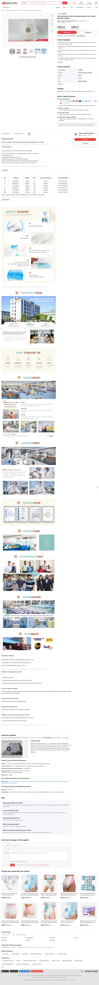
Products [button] (24, 3)
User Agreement (57, 980)
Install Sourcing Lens (37, 971)
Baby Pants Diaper (20, 781)
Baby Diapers (6, 954)
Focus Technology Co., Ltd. (39, 980)
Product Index (74, 975)
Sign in (96, 3)
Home (2, 10)
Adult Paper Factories (44, 960)
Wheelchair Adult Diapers (36, 954)
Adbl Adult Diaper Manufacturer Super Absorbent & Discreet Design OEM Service (68, 895)
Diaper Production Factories (30, 960)
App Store (5, 971)
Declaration (64, 980)
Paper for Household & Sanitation (26, 10)
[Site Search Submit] (65, 2)
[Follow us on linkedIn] (97, 971)
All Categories (6, 7)
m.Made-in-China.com (53, 977)
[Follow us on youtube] (92, 971)
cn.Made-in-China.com (63, 977)
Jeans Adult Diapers (62, 954)
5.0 (80, 135)
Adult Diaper (37, 781)
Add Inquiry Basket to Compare (28, 57)
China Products (27, 975)
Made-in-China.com (43, 977)
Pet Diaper (9, 783)
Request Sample (81, 35)
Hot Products (20, 975)
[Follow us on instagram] (90, 971)
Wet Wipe (14, 783)
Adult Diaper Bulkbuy (36, 964)
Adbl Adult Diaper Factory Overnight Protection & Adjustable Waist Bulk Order (49, 895)
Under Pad (76, 937)
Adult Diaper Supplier (67, 960)
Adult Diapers (38, 10)
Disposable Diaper (29, 781)
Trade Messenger (24, 971)
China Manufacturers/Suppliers (38, 975)
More (2, 966)
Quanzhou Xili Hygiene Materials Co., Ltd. (70, 20)
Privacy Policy (71, 980)
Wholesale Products (49, 975)
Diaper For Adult (55, 960)
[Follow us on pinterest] (94, 971)
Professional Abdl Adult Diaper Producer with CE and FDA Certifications (67, 922)
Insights (80, 975)
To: (8, 849)
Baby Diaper (12, 781)
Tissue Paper (52, 940)
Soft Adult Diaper (78, 960)
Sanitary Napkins (51, 781)
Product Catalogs (22, 934)
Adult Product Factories (8, 960)
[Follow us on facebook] (86, 971)
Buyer (64, 7)
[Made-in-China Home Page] (9, 2)
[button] (60, 2)
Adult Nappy (43, 781)
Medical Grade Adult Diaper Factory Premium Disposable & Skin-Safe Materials (88, 922)
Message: (7, 853)
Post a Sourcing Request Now (41, 865)
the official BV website (34, 737)
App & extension (79, 7)
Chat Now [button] (88, 32)
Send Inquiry (67, 32)
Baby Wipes (4, 940)
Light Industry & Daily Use (11, 10)
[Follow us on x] (88, 971)
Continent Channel (66, 975)
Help (72, 7)
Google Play (14, 971)
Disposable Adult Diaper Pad (22, 964)
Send (12, 865)
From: (8, 845)
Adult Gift (18, 960)
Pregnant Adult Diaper (50, 954)
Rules (96, 7)
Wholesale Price (58, 975)
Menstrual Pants (60, 781)
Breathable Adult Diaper (8, 964)
